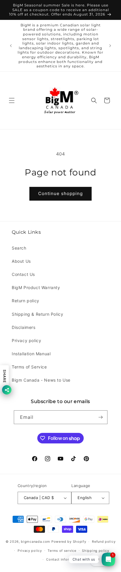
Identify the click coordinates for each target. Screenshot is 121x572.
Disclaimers (24, 327)
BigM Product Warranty (36, 287)
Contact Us (23, 274)
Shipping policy (95, 551)
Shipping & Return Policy (37, 314)
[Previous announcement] (10, 45)
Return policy (25, 300)
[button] (11, 100)
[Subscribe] (100, 417)
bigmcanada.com (35, 541)
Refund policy (103, 541)
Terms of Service (29, 366)
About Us (21, 261)
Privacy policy (26, 340)
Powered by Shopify (68, 541)
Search (19, 247)
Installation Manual (31, 353)
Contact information (63, 559)
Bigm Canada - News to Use (41, 380)
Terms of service (62, 551)
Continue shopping (60, 193)
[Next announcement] (110, 45)
